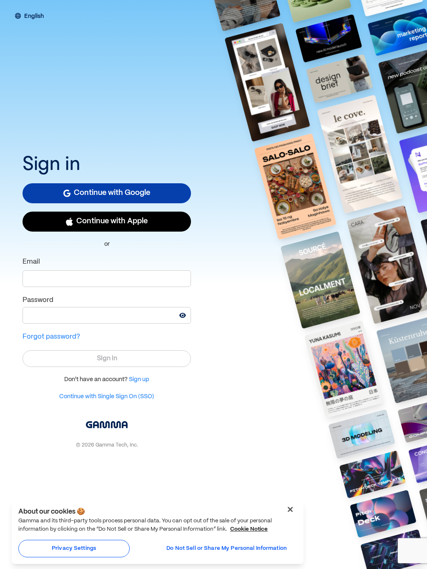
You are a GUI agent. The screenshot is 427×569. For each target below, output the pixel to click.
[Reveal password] (182, 315)
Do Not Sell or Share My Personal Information (226, 548)
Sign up (139, 379)
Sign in (107, 358)
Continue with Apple (112, 221)
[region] (158, 532)
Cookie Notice (249, 529)
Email (31, 262)
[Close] (290, 509)
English (34, 17)
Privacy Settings (74, 548)
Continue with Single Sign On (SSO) (106, 396)
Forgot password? (51, 337)
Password (38, 300)
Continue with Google (112, 193)
